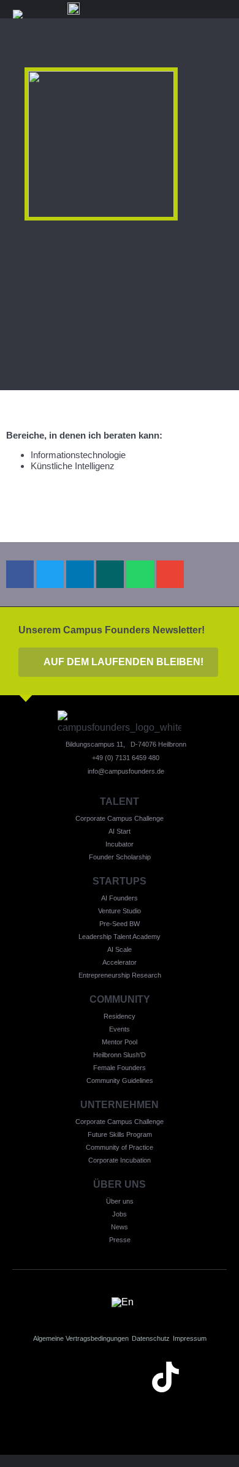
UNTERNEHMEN (119, 1104)
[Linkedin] (27, 1377)
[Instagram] (73, 1377)
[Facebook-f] (119, 1411)
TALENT (119, 801)
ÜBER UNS (119, 1184)
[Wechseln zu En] (123, 1302)
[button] (20, 574)
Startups (119, 881)
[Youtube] (119, 1377)
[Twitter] (211, 1377)
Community (119, 999)
